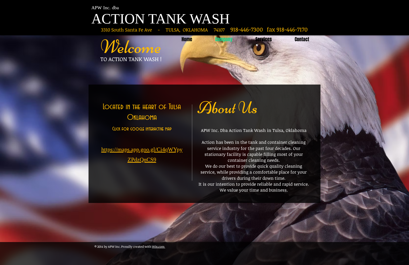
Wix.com (158, 246)
